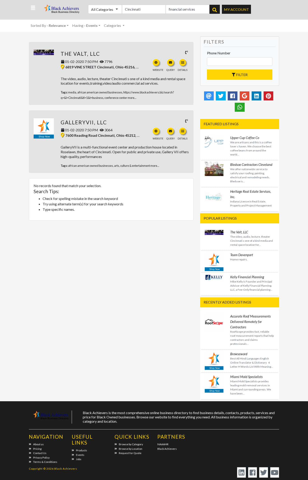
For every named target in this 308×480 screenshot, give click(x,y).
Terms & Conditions (45, 462)
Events (80, 455)
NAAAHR (162, 444)
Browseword (238, 354)
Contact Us (39, 453)
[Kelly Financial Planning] (214, 277)
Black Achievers (167, 448)
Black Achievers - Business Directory (62, 10)
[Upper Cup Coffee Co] (214, 141)
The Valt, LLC (80, 54)
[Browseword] (214, 360)
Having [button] (85, 25)
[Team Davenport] (214, 261)
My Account (236, 9)
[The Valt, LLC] (44, 52)
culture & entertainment (135, 165)
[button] (33, 8)
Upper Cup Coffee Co (244, 138)
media (72, 92)
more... (132, 98)
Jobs (78, 459)
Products (81, 450)
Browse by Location (130, 448)
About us (38, 444)
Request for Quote (130, 453)
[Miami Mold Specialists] (214, 383)
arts (116, 165)
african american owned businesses (99, 92)
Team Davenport (241, 255)
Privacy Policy (41, 457)
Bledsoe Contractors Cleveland (251, 164)
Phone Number (218, 53)
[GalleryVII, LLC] (44, 128)
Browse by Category (131, 444)
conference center (115, 98)
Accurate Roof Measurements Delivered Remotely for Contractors (250, 321)
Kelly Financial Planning (247, 277)
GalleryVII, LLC (84, 122)
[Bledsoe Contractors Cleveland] (214, 168)
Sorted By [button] (48, 25)
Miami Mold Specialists (246, 377)
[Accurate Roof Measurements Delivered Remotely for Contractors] (214, 322)
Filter (241, 74)
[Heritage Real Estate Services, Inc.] (214, 197)
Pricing (37, 448)
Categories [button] (113, 25)
